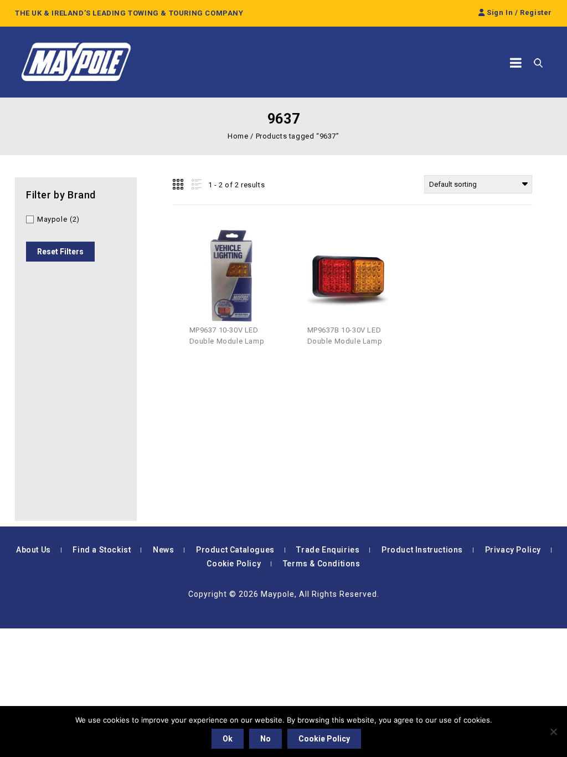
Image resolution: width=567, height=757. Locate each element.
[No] (553, 731)
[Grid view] (179, 184)
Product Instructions (422, 549)
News (163, 549)
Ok (228, 738)
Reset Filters (60, 251)
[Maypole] (75, 62)
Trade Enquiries (327, 549)
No (265, 738)
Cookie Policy (234, 563)
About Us (33, 549)
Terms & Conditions (321, 563)
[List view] (195, 184)
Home (238, 136)
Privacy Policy (513, 549)
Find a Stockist (102, 549)
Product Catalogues (235, 549)
